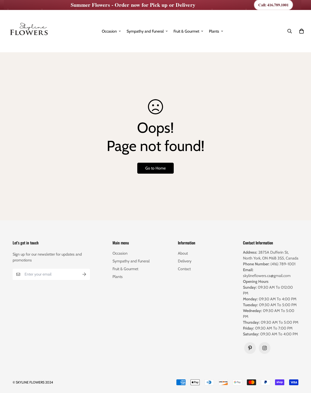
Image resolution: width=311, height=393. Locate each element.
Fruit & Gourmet (186, 31)
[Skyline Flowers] (28, 31)
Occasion (109, 31)
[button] (300, 31)
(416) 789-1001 (282, 264)
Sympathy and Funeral (145, 31)
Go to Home (155, 168)
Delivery (184, 261)
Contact (184, 269)
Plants (214, 31)
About (183, 253)
